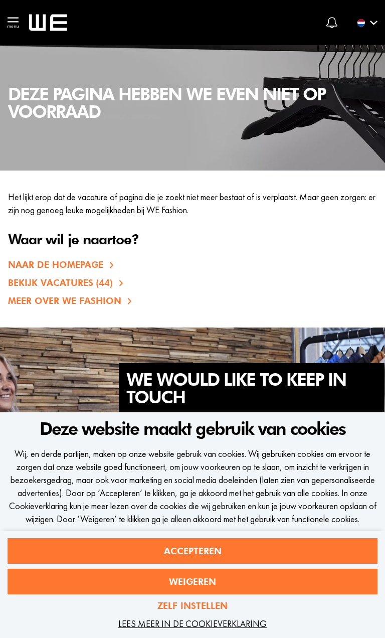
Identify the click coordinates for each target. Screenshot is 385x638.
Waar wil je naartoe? (73, 240)
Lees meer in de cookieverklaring (192, 623)
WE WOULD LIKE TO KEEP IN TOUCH (236, 389)
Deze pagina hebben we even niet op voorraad (166, 103)
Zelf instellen (192, 605)
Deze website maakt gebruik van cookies (192, 429)
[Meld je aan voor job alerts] (331, 22)
